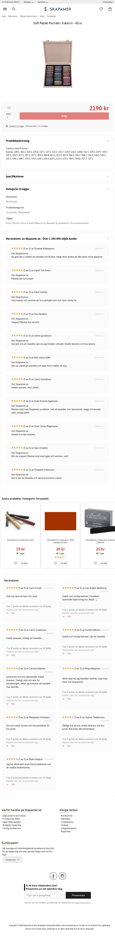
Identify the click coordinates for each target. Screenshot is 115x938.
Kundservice (66, 815)
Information (108, 2)
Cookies (64, 825)
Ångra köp (66, 831)
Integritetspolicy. (82, 902)
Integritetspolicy (69, 828)
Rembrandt (11, 201)
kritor (25, 148)
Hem (4, 16)
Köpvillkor (65, 819)
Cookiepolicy (67, 822)
